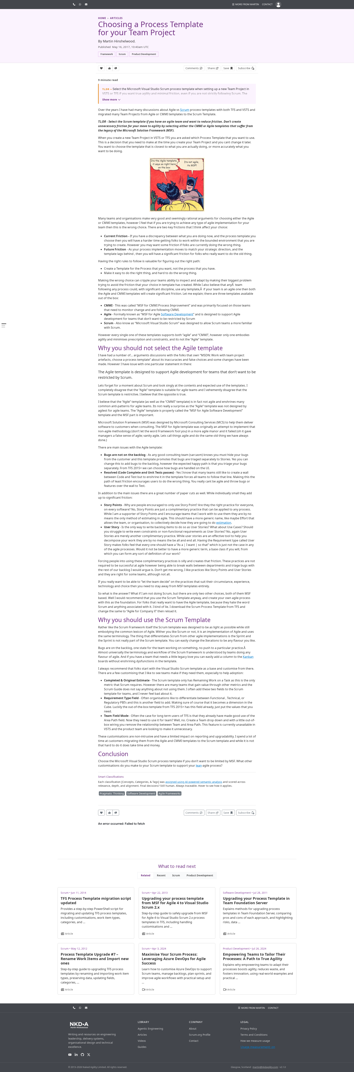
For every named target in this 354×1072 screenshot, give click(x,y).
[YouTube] (70, 1054)
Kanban (248, 657)
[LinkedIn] (76, 1054)
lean (199, 765)
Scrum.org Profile (199, 1034)
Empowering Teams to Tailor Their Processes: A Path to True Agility (254, 956)
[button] (245, 4)
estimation (223, 523)
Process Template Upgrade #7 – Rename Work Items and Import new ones (95, 959)
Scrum (184, 110)
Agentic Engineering (150, 1028)
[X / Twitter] (88, 1054)
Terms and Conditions (254, 1034)
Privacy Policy (248, 1028)
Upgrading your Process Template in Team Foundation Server (256, 900)
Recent (161, 875)
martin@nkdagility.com (265, 1067)
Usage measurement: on (258, 1047)
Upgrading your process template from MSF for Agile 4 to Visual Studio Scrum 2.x (175, 903)
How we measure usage (255, 1040)
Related (145, 875)
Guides (142, 1047)
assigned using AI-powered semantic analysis (193, 782)
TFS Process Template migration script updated (96, 900)
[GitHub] (82, 1054)
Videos (142, 1040)
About (192, 1028)
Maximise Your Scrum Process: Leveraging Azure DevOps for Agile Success (174, 959)
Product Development (200, 875)
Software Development (177, 314)
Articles (142, 1034)
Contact (267, 4)
